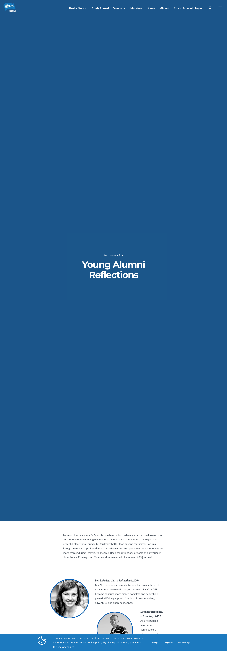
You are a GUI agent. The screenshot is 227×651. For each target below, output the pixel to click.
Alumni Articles (116, 255)
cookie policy (94, 642)
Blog (105, 255)
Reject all (169, 642)
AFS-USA (11, 9)
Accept (155, 642)
